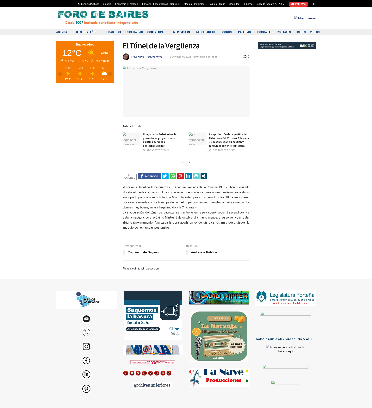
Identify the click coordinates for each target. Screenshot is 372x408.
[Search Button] (314, 4)
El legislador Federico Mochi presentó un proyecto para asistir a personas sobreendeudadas (160, 140)
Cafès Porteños (85, 32)
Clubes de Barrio (130, 32)
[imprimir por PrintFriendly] (196, 176)
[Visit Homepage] (103, 18)
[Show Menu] (57, 4)
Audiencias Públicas (88, 4)
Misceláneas (205, 32)
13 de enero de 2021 (179, 56)
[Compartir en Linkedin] (188, 176)
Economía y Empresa (126, 4)
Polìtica (213, 4)
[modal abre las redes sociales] (204, 176)
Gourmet (175, 4)
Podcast (263, 32)
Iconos (226, 32)
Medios (188, 4)
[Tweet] (165, 176)
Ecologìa (106, 4)
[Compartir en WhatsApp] (173, 176)
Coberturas (156, 32)
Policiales (199, 4)
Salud (222, 4)
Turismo (248, 4)
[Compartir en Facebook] (149, 176)
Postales (284, 32)
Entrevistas (181, 32)
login (134, 268)
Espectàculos (160, 4)
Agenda (61, 32)
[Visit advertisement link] (305, 18)
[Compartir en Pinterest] (180, 176)
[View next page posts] (189, 162)
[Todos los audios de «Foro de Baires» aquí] (285, 352)
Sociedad (234, 4)
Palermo (300, 4)
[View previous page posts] (182, 162)
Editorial (146, 4)
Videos (315, 32)
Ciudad (109, 32)
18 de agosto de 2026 (157, 150)
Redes (301, 32)
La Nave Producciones (148, 56)
